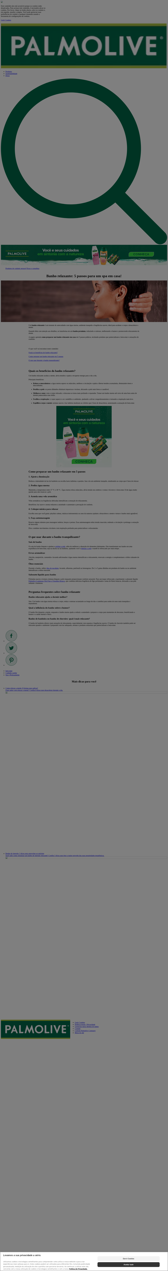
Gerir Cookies (128, 1258)
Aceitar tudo (129, 1264)
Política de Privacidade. (78, 1269)
